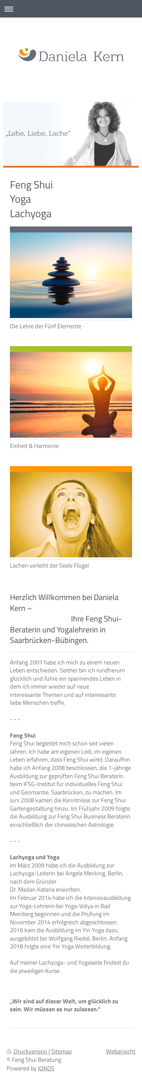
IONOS (46, 1068)
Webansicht (120, 1051)
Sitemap (61, 1051)
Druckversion (31, 1051)
